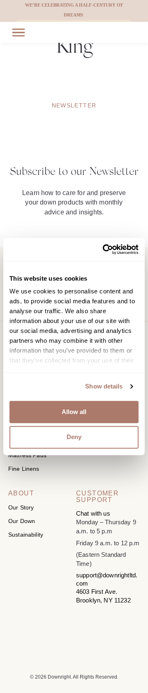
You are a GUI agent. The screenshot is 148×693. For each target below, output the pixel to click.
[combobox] (6, 21)
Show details (104, 386)
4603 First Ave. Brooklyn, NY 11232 (103, 595)
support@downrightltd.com (106, 579)
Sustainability (25, 534)
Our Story (21, 507)
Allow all (74, 411)
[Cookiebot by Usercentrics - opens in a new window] (104, 249)
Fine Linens (23, 468)
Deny (74, 437)
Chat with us (93, 513)
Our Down (21, 521)
